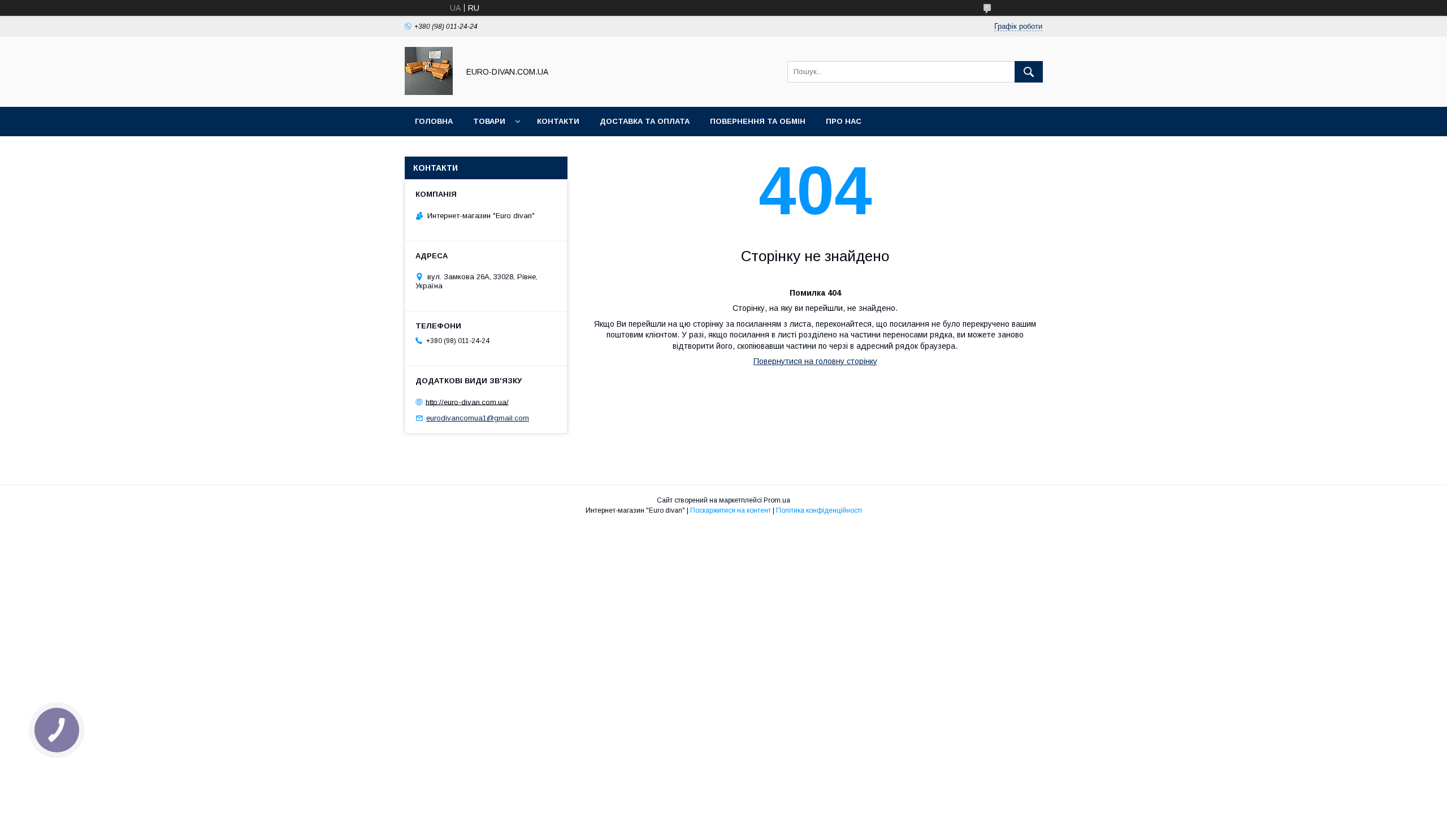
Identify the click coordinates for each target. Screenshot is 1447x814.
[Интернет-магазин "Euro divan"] (429, 92)
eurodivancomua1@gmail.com (477, 418)
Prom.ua (777, 500)
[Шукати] (1029, 72)
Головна (434, 121)
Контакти (558, 121)
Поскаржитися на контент (730, 510)
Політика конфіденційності (819, 510)
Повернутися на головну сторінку (815, 361)
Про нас (843, 121)
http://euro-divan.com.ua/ (467, 401)
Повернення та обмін (757, 121)
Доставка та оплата (645, 121)
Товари (489, 121)
